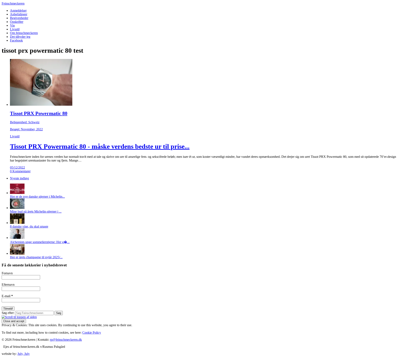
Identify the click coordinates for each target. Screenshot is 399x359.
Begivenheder (19, 18)
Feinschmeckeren (13, 3)
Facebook (16, 40)
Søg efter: (8, 313)
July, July (23, 353)
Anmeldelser (18, 10)
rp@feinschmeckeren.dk (66, 339)
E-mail (7, 296)
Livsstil (15, 29)
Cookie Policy (91, 332)
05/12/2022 (17, 167)
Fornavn (7, 273)
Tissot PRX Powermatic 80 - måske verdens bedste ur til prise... (100, 146)
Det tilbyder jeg (20, 36)
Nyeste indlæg (19, 178)
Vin (12, 25)
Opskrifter (16, 21)
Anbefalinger (18, 14)
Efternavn (8, 284)
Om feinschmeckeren (24, 33)
